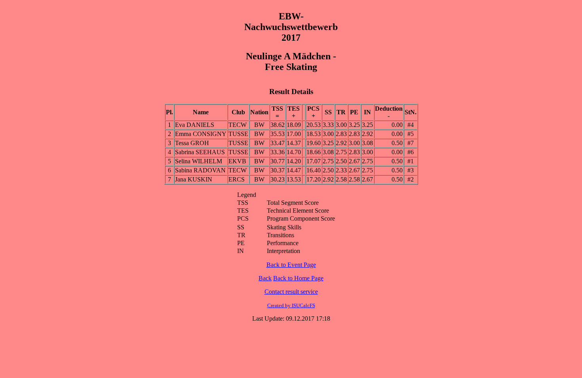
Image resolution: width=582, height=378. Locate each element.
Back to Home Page (298, 278)
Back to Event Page (291, 264)
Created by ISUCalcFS (291, 305)
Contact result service (291, 291)
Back (265, 278)
